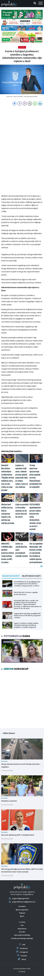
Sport (22, 916)
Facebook (24, 948)
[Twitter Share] (30, 103)
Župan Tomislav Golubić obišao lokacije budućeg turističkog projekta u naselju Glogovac (26, 625)
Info (22, 925)
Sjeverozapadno (22, 910)
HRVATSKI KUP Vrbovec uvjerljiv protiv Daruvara (26, 593)
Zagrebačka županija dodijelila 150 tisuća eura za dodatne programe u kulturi (27, 615)
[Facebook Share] (20, 103)
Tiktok (23, 959)
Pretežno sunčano (9, 801)
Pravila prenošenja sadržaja (22, 938)
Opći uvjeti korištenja (22, 935)
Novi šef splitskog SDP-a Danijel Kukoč (17, 835)
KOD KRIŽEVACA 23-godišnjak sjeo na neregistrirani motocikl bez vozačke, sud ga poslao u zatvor (27, 584)
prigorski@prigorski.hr (20, 898)
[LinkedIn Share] (40, 103)
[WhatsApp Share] (35, 103)
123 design (22, 971)
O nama (22, 922)
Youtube (24, 956)
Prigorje (22, 913)
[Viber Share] (25, 103)
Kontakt (22, 932)
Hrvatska (22, 47)
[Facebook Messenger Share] (14, 103)
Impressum (22, 929)
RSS (23, 945)
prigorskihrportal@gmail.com (23, 902)
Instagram (24, 952)
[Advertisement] (22, 128)
